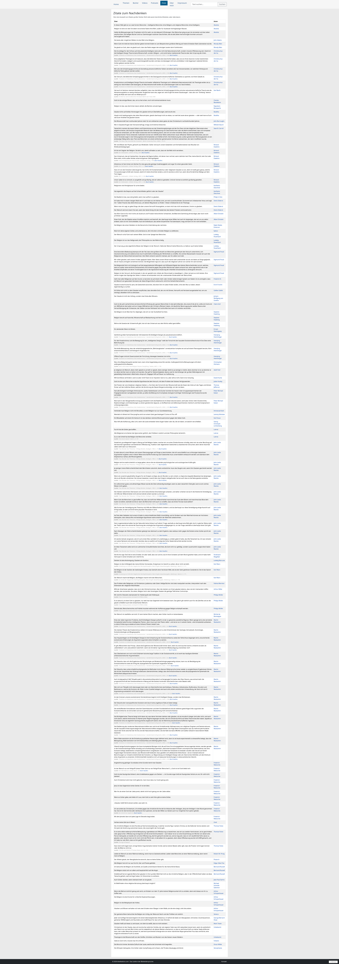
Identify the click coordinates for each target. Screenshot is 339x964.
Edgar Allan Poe (219, 863)
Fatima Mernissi (219, 583)
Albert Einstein (218, 214)
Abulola (216, 25)
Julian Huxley (218, 381)
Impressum (182, 3)
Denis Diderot (218, 201)
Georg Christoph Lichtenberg (218, 424)
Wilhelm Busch (219, 125)
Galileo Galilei (218, 290)
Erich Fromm (218, 285)
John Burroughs (219, 121)
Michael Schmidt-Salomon (217, 885)
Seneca (216, 914)
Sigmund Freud (219, 252)
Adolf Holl (217, 370)
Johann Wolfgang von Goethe (218, 298)
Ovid (215, 822)
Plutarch (216, 859)
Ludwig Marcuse (219, 560)
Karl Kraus (217, 418)
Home (116, 4)
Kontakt (224, 961)
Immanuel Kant (219, 411)
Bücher (136, 3)
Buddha (216, 112)
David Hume (218, 378)
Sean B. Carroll (218, 128)
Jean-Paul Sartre (219, 880)
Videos (144, 3)
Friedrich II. (217, 279)
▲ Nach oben (333, 961)
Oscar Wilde (218, 944)
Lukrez (216, 429)
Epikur (216, 231)
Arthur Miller (218, 589)
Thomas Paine (218, 826)
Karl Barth (217, 90)
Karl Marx (217, 564)
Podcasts (154, 3)
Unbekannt (217, 927)
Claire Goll (217, 304)
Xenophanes (218, 948)
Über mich (172, 4)
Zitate (164, 3)
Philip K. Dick (218, 197)
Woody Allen (218, 44)
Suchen (222, 4)
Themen (126, 3)
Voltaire (216, 941)
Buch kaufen (173, 55)
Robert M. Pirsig (219, 854)
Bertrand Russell (219, 867)
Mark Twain (218, 924)
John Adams (218, 40)
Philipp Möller (218, 595)
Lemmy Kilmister (219, 414)
